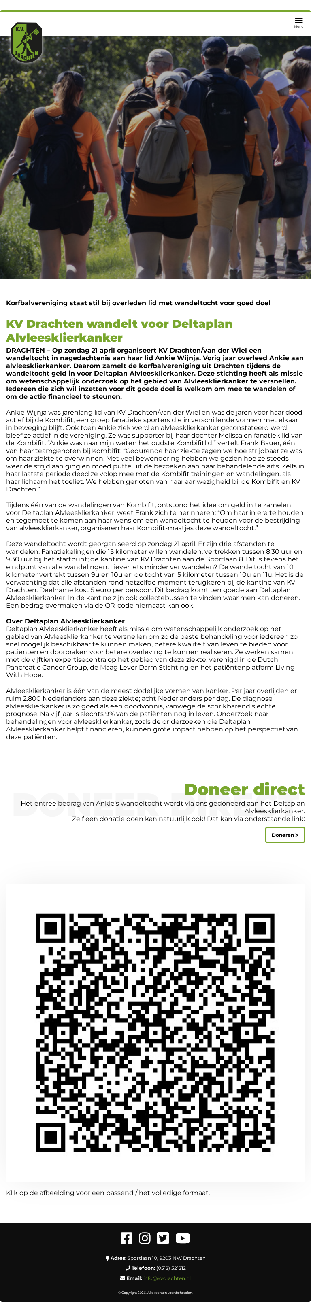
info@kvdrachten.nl (167, 1278)
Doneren (283, 835)
